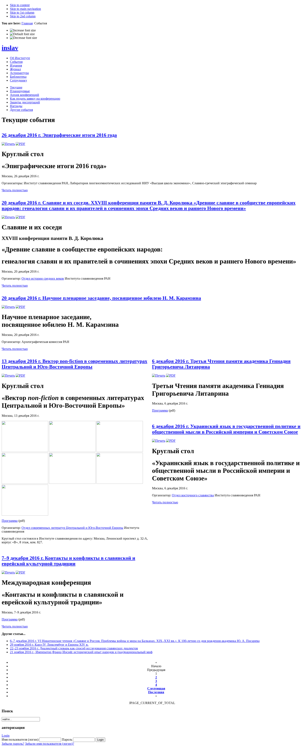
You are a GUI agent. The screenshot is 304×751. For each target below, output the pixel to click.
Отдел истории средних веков (43, 278)
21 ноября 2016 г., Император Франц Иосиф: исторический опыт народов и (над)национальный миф (81, 652)
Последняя (156, 692)
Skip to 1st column (22, 12)
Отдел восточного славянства (193, 495)
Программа (10, 520)
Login (6, 735)
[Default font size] (22, 34)
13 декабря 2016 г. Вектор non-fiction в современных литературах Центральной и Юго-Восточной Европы (74, 363)
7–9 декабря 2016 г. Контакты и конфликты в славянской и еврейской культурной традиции (68, 560)
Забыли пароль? (13, 743)
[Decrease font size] (23, 38)
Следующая (156, 688)
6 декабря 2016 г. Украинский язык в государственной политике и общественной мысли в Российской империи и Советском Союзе (226, 429)
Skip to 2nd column (23, 16)
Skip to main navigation (25, 9)
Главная (27, 23)
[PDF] (20, 144)
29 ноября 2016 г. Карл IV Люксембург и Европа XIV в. (49, 644)
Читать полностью (15, 190)
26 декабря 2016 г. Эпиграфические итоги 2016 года (59, 135)
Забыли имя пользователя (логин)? (49, 743)
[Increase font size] (23, 30)
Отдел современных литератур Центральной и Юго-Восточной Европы (72, 527)
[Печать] (8, 144)
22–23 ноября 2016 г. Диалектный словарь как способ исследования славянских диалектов (74, 648)
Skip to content (20, 5)
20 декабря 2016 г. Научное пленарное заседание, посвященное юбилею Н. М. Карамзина (101, 298)
